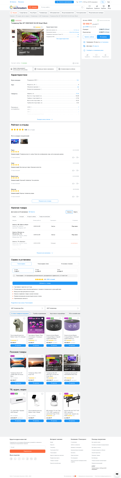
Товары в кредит (54, 460)
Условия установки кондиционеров (100, 444)
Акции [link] (15, 12)
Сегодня (21, 216)
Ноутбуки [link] (33, 12)
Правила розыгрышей (97, 463)
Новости (52, 444)
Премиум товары (96, 455)
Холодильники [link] (81, 12)
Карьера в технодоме (76, 447)
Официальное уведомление (85, 476)
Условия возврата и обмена (98, 450)
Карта (75, 212)
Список (69, 212)
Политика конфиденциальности (103, 476)
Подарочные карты (54, 458)
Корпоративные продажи (77, 450)
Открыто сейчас (31, 216)
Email (12, 447)
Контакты (73, 452)
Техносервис (53, 452)
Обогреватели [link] (54, 12)
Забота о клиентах (75, 444)
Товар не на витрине (44, 216)
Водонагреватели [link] (68, 12)
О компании (74, 442)
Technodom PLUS (54, 450)
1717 (93, 466)
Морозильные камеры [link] (96, 12)
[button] (89, 7)
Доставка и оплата (96, 447)
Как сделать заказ (96, 442)
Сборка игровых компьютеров (99, 460)
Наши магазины (74, 455)
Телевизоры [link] (43, 12)
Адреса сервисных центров (57, 455)
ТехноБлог (52, 447)
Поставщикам (74, 458)
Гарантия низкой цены (104, 20)
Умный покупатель (96, 452)
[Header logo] (18, 7)
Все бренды (95, 458)
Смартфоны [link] (23, 12)
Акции (51, 442)
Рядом (14, 216)
